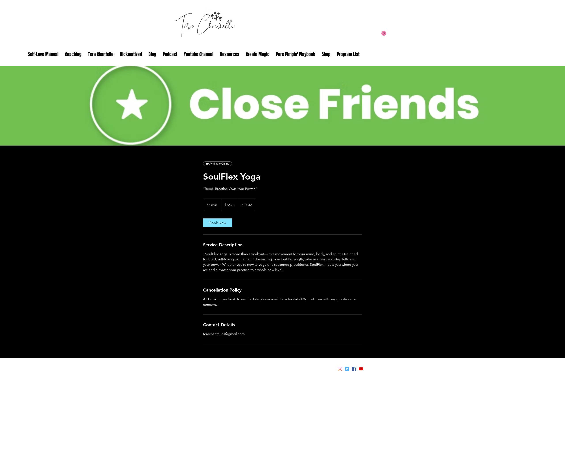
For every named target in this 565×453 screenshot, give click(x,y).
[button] (383, 33)
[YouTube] (361, 369)
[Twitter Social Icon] (347, 369)
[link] (217, 222)
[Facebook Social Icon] (354, 369)
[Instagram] (340, 369)
